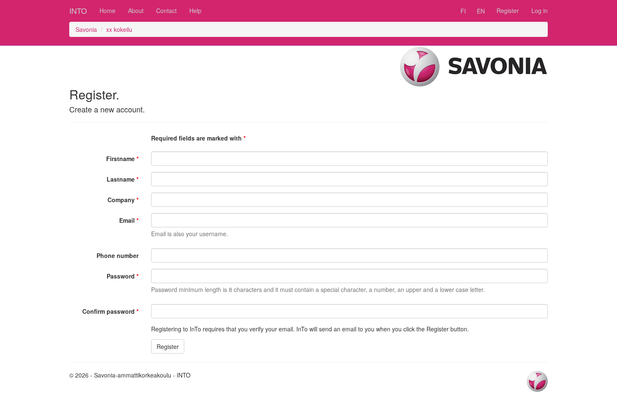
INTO (78, 10)
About (136, 10)
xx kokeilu (119, 29)
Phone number (118, 255)
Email (127, 220)
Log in (539, 10)
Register (508, 10)
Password (121, 276)
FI (463, 11)
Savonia (86, 29)
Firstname (120, 158)
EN (481, 11)
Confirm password (108, 311)
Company (121, 199)
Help (195, 10)
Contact (166, 10)
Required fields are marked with (196, 138)
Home (107, 10)
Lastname (121, 179)
